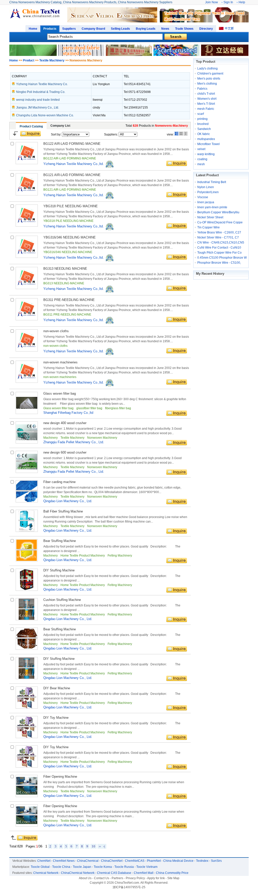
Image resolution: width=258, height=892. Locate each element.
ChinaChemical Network (77, 873)
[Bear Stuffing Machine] (27, 560)
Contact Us (101, 878)
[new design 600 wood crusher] (27, 472)
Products (49, 28)
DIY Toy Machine (56, 717)
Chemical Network (45, 873)
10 (93, 846)
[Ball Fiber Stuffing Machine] (27, 531)
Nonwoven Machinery (102, 437)
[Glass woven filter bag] (27, 413)
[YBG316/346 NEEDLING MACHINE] (27, 257)
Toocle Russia (124, 867)
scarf (200, 114)
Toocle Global (40, 867)
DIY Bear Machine (56, 688)
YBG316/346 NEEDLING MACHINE (69, 237)
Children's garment (210, 73)
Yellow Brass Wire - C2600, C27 (219, 232)
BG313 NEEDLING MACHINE (65, 268)
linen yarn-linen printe (212, 207)
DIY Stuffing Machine (59, 570)
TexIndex (202, 861)
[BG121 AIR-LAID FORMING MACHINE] (27, 194)
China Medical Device (178, 861)
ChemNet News (64, 861)
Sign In (228, 2)
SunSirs (216, 861)
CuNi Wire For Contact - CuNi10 (219, 247)
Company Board (93, 28)
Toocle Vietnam (146, 867)
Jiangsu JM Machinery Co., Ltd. (37, 107)
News (165, 28)
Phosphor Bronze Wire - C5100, (219, 262)
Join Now (211, 2)
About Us (85, 878)
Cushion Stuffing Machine (62, 600)
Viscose (202, 197)
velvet (201, 149)
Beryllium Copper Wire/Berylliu (218, 212)
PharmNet (154, 861)
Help (242, 2)
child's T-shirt (206, 93)
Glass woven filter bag (59, 393)
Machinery (50, 437)
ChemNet (43, 861)
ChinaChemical (88, 861)
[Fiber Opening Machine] (27, 796)
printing (202, 119)
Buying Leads (145, 28)
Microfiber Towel (208, 144)
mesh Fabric (205, 109)
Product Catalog (31, 126)
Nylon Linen (205, 187)
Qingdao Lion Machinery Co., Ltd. (67, 501)
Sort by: (56, 134)
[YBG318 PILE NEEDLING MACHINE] (27, 225)
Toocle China (61, 867)
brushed (203, 124)
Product (28, 60)
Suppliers (69, 28)
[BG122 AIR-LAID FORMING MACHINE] (27, 163)
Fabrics (202, 88)
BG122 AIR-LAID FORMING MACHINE (72, 144)
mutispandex (206, 139)
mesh (201, 164)
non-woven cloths (56, 331)
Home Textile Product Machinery (83, 555)
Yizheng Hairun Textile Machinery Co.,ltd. (74, 164)
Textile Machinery (51, 60)
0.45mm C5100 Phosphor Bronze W (222, 257)
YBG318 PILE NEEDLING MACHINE (70, 206)
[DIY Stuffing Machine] (27, 590)
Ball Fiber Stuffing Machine (63, 511)
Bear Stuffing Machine (59, 541)
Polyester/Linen (208, 192)
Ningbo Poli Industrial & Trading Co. (40, 92)
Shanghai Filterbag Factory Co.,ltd (68, 413)
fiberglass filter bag (118, 408)
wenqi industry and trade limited (38, 99)
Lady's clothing (207, 68)
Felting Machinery (120, 555)
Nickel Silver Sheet (210, 217)
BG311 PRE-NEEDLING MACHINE (69, 300)
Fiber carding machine (59, 482)
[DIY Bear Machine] (27, 707)
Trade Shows (184, 28)
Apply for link (156, 878)
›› (100, 846)
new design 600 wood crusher (64, 452)
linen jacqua (205, 202)
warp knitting (206, 154)
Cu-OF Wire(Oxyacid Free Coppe (220, 222)
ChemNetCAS (134, 861)
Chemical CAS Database (114, 873)
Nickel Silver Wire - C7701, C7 (218, 237)
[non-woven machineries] (27, 382)
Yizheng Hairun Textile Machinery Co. (42, 84)
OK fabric (203, 134)
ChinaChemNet (111, 861)
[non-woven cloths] (27, 350)
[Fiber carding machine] (27, 501)
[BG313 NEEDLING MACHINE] (27, 288)
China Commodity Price (172, 873)
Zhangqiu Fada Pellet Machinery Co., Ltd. (73, 442)
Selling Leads (120, 28)
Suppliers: (111, 134)
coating (202, 159)
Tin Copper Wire (208, 227)
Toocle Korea (103, 867)
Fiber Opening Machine (60, 776)
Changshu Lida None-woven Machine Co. (45, 115)
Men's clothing (207, 83)
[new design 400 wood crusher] (27, 442)
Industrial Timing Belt (211, 182)
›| (104, 846)
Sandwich (204, 129)
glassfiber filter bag (89, 408)
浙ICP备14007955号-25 (129, 887)
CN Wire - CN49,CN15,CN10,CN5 (220, 242)
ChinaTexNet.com (127, 882)
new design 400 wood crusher (64, 423)
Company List (60, 125)
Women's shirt (206, 98)
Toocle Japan (82, 867)
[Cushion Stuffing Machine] (27, 619)
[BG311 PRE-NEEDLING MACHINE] (27, 319)
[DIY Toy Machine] (27, 737)
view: (170, 134)
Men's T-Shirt (206, 104)
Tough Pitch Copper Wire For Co (219, 252)
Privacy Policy (135, 878)
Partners (117, 878)
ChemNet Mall (143, 873)
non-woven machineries (60, 362)
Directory (206, 28)
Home (33, 28)
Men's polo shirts (208, 78)
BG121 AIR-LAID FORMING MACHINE (72, 175)
